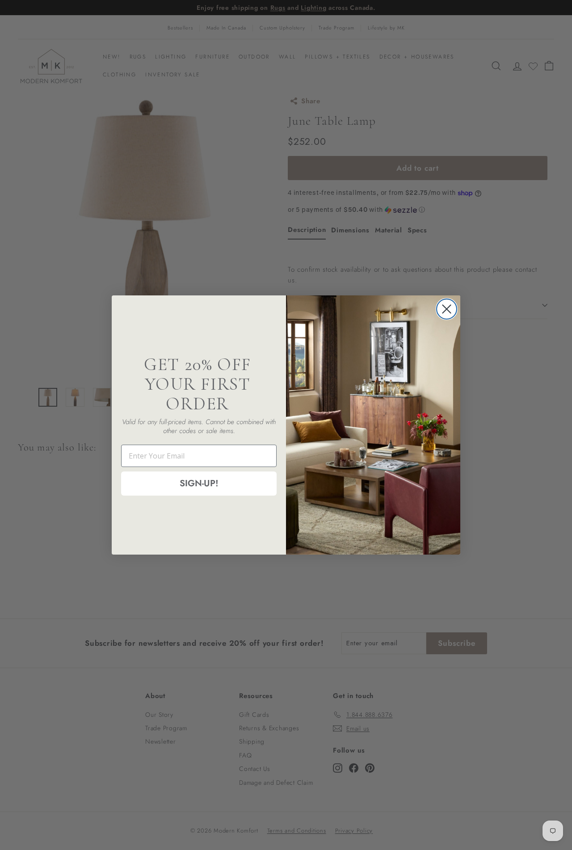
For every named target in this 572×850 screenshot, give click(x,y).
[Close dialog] (447, 309)
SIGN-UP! (199, 483)
